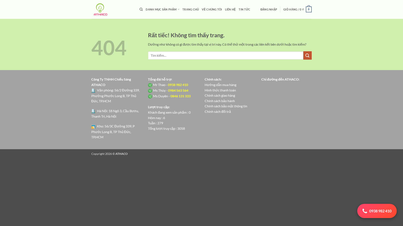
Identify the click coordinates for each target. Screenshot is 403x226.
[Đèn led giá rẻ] (112, 9)
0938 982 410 (380, 211)
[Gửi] (307, 55)
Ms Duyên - (172, 96)
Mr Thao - (170, 85)
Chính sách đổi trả (218, 111)
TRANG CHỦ (190, 9)
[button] (268, 9)
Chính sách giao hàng (220, 95)
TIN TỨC (244, 9)
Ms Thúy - (170, 90)
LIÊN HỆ (230, 9)
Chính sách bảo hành (220, 101)
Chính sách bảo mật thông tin (226, 106)
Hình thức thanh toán (220, 90)
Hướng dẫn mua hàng (220, 85)
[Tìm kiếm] (141, 9)
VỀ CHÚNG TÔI (212, 9)
